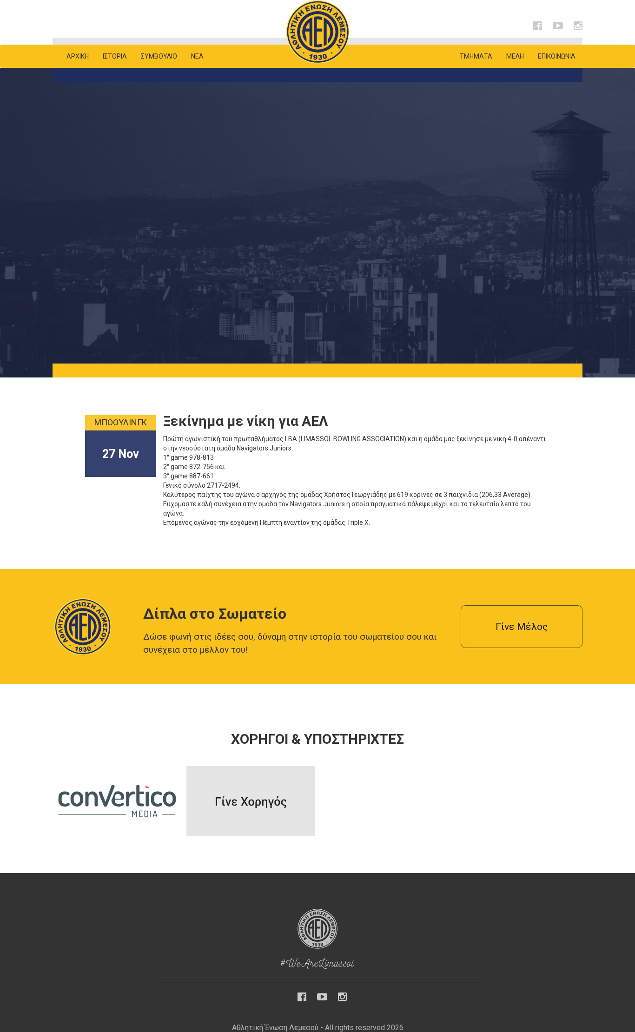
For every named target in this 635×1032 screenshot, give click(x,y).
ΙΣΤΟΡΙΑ (115, 56)
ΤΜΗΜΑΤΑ (476, 56)
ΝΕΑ (197, 56)
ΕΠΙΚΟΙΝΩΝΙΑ (556, 56)
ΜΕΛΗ (515, 56)
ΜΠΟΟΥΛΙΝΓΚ (120, 422)
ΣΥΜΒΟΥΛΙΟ (159, 56)
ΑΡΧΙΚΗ (77, 56)
